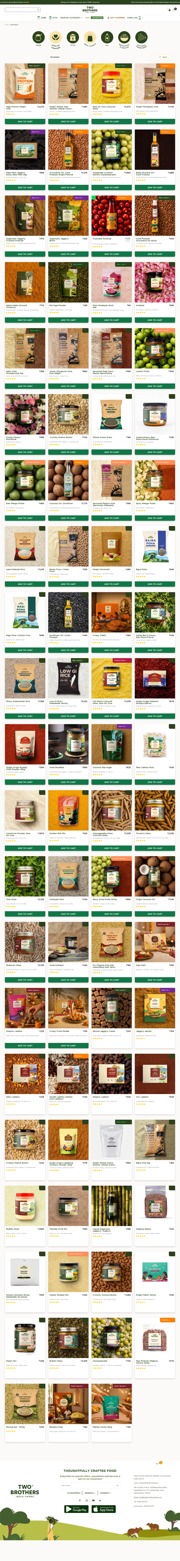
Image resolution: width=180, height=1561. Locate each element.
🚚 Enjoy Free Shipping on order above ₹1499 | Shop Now (41, 2)
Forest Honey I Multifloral (13, 438)
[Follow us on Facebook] (80, 1500)
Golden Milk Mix (57, 833)
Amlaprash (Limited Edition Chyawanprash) (104, 174)
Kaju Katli (141, 965)
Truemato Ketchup (102, 239)
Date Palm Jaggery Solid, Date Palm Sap (16, 174)
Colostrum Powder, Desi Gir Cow (18, 834)
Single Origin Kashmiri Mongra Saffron (147, 702)
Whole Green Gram (102, 437)
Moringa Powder (57, 305)
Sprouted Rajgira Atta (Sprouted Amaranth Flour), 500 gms (104, 504)
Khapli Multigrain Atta (147, 107)
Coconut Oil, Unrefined (61, 503)
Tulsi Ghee (11, 899)
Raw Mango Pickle (15, 503)
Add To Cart (25, 121)
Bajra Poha (141, 569)
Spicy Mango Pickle (146, 503)
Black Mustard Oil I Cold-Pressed (145, 174)
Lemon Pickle (143, 371)
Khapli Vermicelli (101, 569)
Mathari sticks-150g (102, 1427)
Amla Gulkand (56, 965)
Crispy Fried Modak (59, 1031)
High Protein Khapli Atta (16, 108)
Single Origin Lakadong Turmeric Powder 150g (61, 1164)
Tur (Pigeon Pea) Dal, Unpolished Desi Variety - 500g (105, 966)
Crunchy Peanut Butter (60, 437)
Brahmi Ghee (55, 1361)
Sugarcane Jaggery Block (59, 240)
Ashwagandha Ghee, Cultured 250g (103, 834)
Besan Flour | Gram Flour (59, 570)
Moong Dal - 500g (15, 1427)
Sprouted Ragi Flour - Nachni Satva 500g (104, 372)
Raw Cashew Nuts (145, 767)
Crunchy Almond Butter (105, 1295)
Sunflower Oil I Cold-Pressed (60, 636)
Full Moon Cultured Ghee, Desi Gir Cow (102, 702)
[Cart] (174, 10)
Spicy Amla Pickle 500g (105, 899)
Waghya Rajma (143, 1229)
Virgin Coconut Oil (145, 899)
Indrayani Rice (56, 899)
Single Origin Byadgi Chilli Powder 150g (16, 768)
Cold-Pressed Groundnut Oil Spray (146, 240)
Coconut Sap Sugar (102, 767)
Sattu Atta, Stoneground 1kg (14, 372)
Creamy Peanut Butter (17, 1163)
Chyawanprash (100, 1361)
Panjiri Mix (11, 1361)
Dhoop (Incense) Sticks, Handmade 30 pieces (18, 1296)
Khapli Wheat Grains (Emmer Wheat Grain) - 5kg (104, 1164)
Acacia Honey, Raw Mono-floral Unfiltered (147, 438)
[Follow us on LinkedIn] (100, 1500)
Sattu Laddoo (13, 1097)
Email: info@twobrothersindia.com (148, 1497)
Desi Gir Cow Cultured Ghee (104, 108)
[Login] (162, 9)
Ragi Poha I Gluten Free (18, 635)
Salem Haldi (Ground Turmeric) (16, 306)
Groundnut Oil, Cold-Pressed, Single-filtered (61, 174)
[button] (10, 114)
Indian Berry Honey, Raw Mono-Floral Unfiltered (146, 636)
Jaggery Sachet (144, 1031)
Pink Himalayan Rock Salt (103, 306)
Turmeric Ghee (143, 833)
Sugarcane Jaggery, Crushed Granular (16, 240)
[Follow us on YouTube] (93, 1500)
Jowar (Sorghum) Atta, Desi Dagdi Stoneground (60, 372)
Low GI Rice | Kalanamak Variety (58, 702)
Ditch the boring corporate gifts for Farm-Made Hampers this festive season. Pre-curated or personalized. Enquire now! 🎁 (134, 2)
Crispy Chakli (99, 635)
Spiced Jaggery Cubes (104, 1031)
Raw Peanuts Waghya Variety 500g (147, 1362)
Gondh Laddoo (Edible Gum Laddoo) (60, 1098)
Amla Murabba (56, 767)
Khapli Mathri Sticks (146, 1295)
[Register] (117, 1485)
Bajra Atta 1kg (143, 1163)
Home (7, 24)
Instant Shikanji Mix (59, 1295)
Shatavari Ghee (13, 965)
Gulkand (140, 305)
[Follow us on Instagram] (86, 1500)
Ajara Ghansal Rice (15, 569)
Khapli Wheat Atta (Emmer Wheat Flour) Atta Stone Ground (60, 108)
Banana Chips (56, 1427)
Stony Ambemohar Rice (18, 701)
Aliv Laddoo (142, 1097)
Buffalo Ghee (12, 1229)
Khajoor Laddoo (14, 1031)
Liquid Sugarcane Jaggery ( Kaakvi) (101, 1230)
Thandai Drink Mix (58, 1229)
